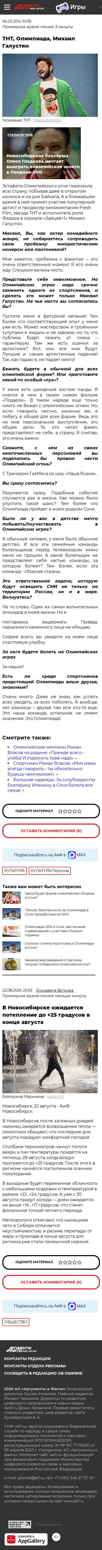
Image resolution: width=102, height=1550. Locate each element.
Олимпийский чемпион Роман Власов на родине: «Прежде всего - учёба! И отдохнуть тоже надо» (46, 753)
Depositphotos (47, 120)
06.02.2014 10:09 (16, 21)
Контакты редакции (27, 1358)
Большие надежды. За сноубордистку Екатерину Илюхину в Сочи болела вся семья (51, 785)
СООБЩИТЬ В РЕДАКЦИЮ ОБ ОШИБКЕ (43, 1373)
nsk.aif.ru (55, 1096)
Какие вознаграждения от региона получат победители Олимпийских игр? (57, 962)
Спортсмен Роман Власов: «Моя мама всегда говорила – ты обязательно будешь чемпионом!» (51, 769)
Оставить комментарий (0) (51, 830)
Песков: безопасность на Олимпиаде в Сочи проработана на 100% (56, 912)
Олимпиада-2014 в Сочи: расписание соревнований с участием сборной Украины (55, 931)
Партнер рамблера (49, 1524)
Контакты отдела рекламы (35, 1366)
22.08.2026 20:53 (17, 990)
